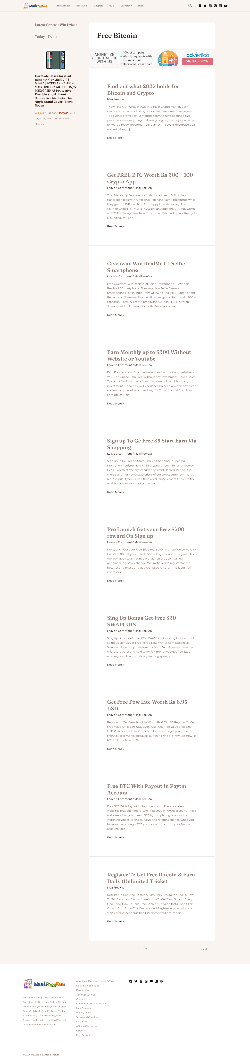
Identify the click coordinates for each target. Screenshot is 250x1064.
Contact (80, 999)
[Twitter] (205, 5)
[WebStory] (161, 981)
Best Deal (82, 5)
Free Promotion (85, 1035)
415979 (52, 113)
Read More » (115, 137)
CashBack (126, 5)
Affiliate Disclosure (86, 1026)
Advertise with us (85, 994)
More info (40, 124)
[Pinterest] (215, 5)
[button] (190, 6)
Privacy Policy (83, 1012)
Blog (141, 5)
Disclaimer (82, 1021)
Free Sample (63, 5)
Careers (80, 1030)
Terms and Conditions (88, 1017)
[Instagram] (210, 5)
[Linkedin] (220, 5)
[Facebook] (200, 5)
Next (205, 949)
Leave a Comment (119, 187)
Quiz (111, 5)
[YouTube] (225, 5)
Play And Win (83, 990)
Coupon (98, 5)
